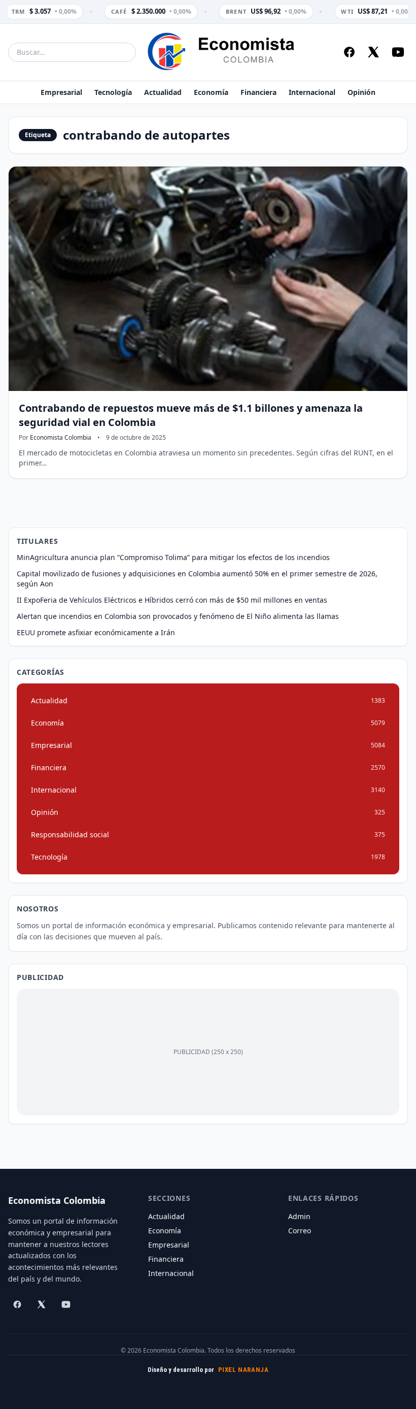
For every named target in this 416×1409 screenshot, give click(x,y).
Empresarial (61, 92)
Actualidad (163, 92)
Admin (299, 1216)
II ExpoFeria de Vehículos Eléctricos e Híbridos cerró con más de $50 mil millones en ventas (172, 600)
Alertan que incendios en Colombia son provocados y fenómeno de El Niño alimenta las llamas (178, 616)
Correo (299, 1230)
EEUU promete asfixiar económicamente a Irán (96, 632)
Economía (211, 92)
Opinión (361, 92)
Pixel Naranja (243, 1369)
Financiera (258, 92)
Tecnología (113, 92)
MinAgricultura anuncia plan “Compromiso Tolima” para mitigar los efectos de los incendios (173, 557)
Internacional (312, 92)
